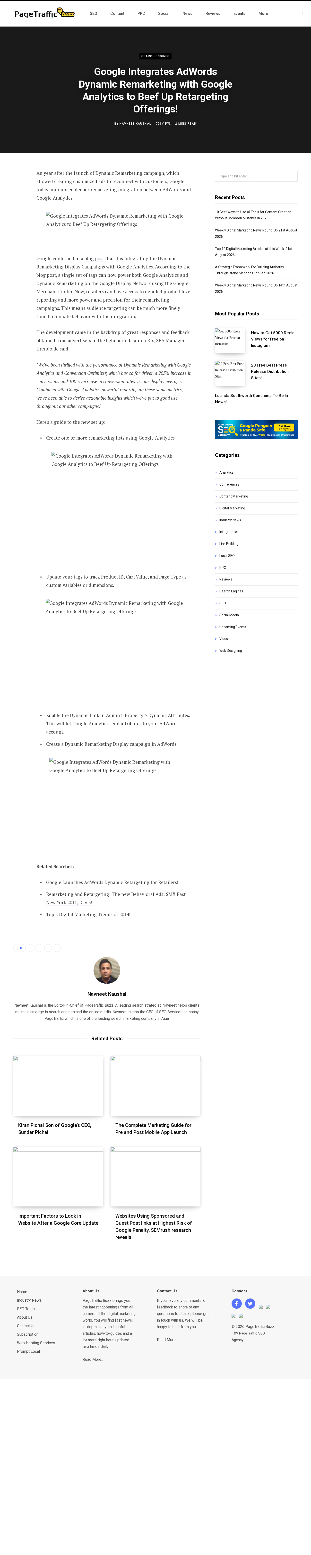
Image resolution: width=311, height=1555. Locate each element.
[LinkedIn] (18, 226)
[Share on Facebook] (18, 187)
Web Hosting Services (36, 1343)
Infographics (229, 532)
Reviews (225, 579)
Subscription (27, 1334)
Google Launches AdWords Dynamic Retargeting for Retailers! (112, 882)
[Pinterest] (18, 213)
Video (223, 639)
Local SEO (227, 556)
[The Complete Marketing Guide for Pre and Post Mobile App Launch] (155, 1086)
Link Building (228, 544)
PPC (222, 568)
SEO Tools (26, 1309)
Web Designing (230, 651)
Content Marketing (233, 496)
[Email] (18, 238)
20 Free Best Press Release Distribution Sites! (270, 371)
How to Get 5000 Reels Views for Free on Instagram (272, 339)
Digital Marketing (232, 508)
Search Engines (155, 56)
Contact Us (26, 1326)
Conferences (229, 484)
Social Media (229, 615)
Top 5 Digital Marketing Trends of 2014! (88, 914)
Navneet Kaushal (135, 124)
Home (22, 1291)
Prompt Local (28, 1351)
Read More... (93, 1359)
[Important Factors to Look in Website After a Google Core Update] (58, 1176)
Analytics (226, 472)
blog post (95, 258)
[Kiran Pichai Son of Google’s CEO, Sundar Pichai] (58, 1086)
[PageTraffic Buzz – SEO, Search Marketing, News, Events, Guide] (45, 13)
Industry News (230, 520)
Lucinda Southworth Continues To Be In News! (251, 398)
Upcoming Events (232, 627)
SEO (222, 603)
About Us (25, 1317)
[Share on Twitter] (18, 200)
